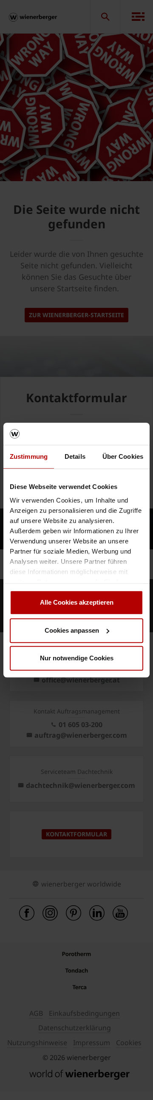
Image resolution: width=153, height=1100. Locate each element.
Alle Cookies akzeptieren (76, 602)
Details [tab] (75, 456)
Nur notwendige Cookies (76, 658)
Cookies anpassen (72, 630)
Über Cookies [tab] (122, 456)
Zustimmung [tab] (29, 456)
